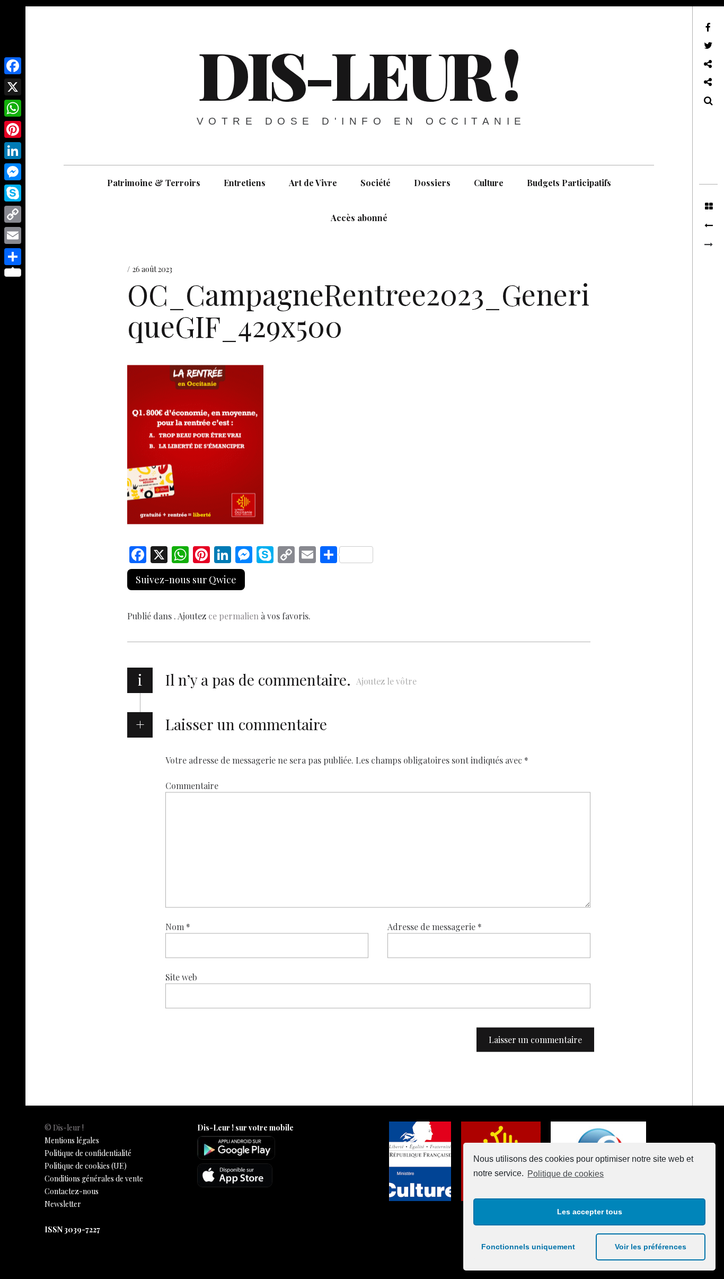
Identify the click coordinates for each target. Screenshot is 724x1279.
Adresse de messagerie (434, 926)
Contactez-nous (72, 1191)
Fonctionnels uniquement (528, 1246)
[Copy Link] (12, 214)
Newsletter (63, 1204)
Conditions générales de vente (94, 1178)
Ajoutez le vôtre (386, 681)
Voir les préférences (650, 1246)
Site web (181, 977)
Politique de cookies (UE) (86, 1166)
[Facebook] (12, 65)
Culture (489, 182)
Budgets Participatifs (569, 182)
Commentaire (191, 785)
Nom (177, 926)
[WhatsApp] (12, 108)
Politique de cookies (565, 1173)
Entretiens (245, 182)
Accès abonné (359, 217)
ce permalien (233, 615)
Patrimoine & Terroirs (153, 182)
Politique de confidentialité (88, 1153)
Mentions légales (72, 1140)
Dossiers (432, 182)
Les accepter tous (589, 1211)
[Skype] (12, 193)
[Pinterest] (12, 129)
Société (375, 182)
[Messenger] (12, 171)
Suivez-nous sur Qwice (186, 579)
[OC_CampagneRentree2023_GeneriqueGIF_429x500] (708, 225)
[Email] (12, 235)
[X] (12, 87)
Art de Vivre (313, 182)
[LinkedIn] (12, 150)
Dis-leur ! (358, 73)
